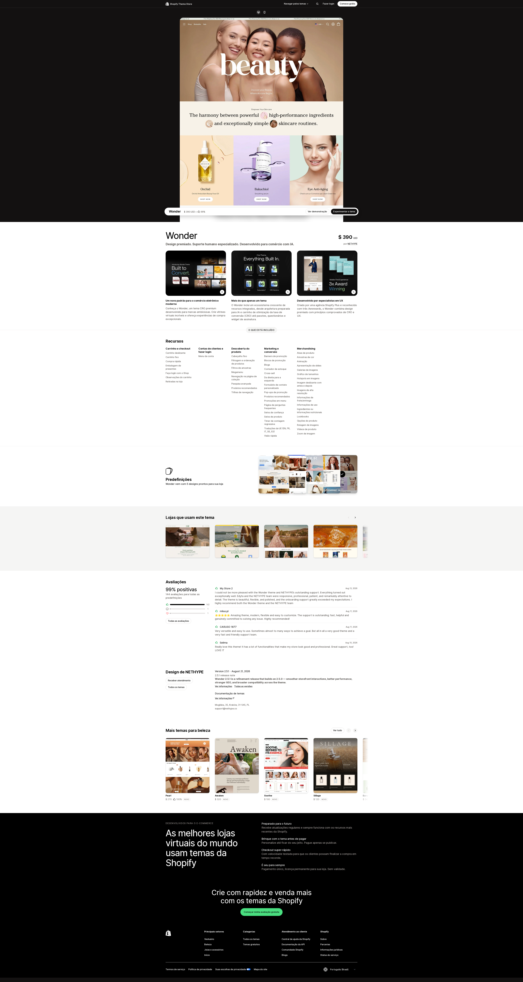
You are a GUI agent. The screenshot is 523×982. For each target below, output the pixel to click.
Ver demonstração (317, 211)
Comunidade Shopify (292, 949)
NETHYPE (352, 243)
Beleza (208, 944)
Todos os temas (176, 687)
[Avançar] (355, 517)
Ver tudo (337, 730)
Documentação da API (293, 944)
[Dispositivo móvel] (264, 12)
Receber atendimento (179, 680)
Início (207, 955)
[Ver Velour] (308, 474)
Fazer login (328, 3)
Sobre (323, 939)
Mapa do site (260, 969)
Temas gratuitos (251, 944)
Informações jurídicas (331, 949)
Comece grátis (347, 3)
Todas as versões (243, 686)
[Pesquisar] (317, 4)
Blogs (285, 955)
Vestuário (209, 939)
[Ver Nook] (291, 474)
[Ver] (187, 542)
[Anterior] (348, 517)
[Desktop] (258, 12)
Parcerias (325, 944)
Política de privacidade (200, 969)
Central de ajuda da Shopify (296, 939)
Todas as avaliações (178, 621)
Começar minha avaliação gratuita (261, 912)
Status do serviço (329, 955)
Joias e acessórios (213, 949)
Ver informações (223, 686)
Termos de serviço (175, 969)
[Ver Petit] (274, 474)
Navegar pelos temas (295, 3)
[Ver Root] (325, 474)
